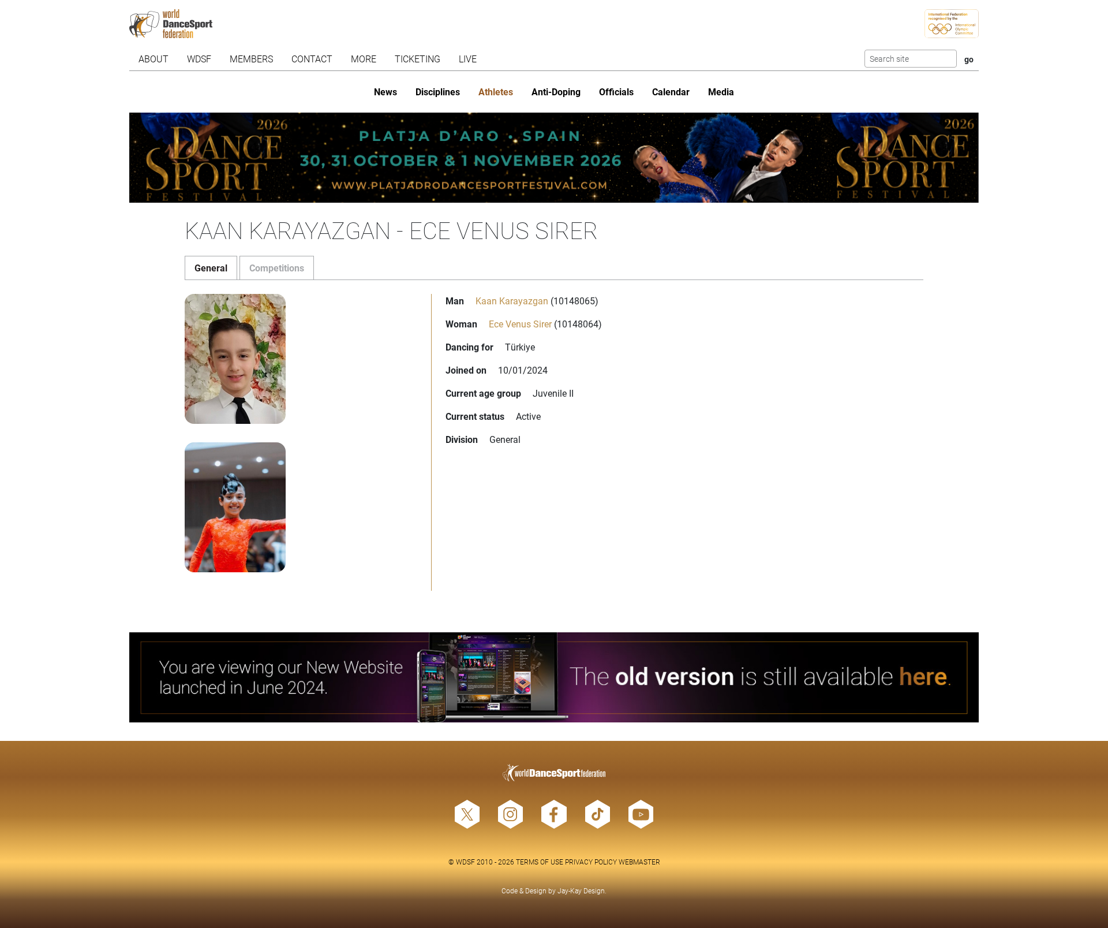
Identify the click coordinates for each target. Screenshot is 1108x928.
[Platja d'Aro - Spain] (554, 158)
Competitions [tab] (276, 268)
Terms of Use (539, 861)
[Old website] (554, 677)
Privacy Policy (591, 861)
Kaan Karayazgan (512, 301)
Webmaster (639, 861)
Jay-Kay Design (581, 890)
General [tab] (210, 268)
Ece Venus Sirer (520, 324)
